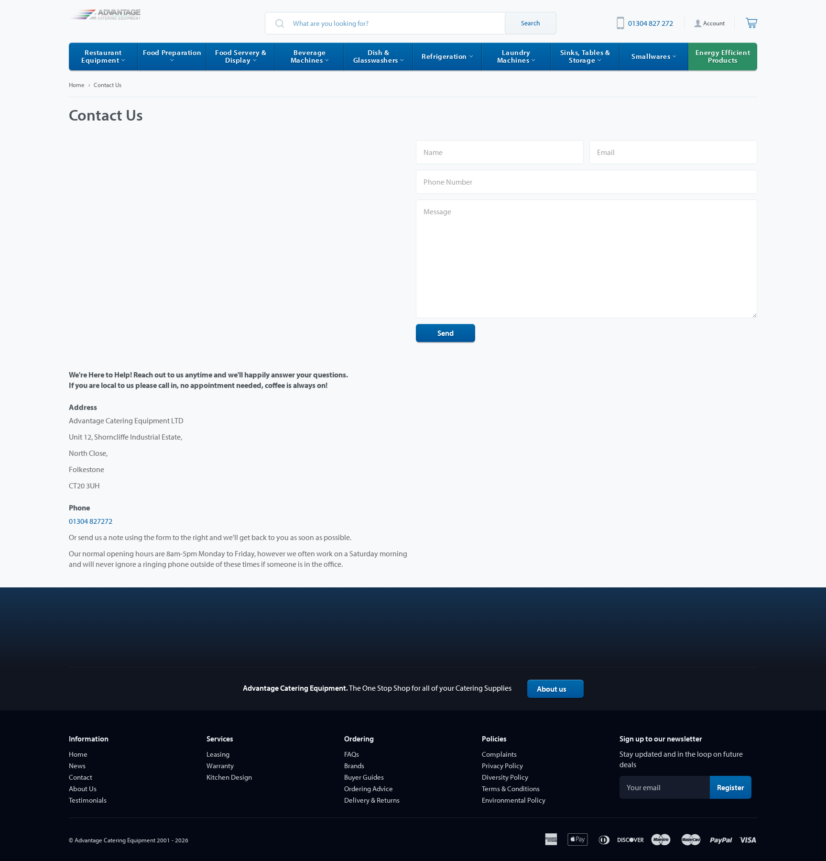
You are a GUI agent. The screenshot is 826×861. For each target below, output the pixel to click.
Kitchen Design (229, 777)
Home (77, 84)
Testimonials (88, 800)
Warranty (220, 765)
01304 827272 (90, 521)
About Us (83, 788)
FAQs (351, 754)
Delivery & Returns (372, 800)
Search (530, 23)
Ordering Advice (368, 788)
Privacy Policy (502, 765)
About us (551, 689)
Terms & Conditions (511, 788)
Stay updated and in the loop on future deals (681, 759)
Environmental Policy (513, 800)
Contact (80, 777)
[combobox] (410, 23)
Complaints (499, 754)
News (77, 765)
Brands (354, 765)
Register (734, 787)
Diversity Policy (505, 777)
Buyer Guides (364, 777)
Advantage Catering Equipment (115, 840)
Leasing (217, 754)
